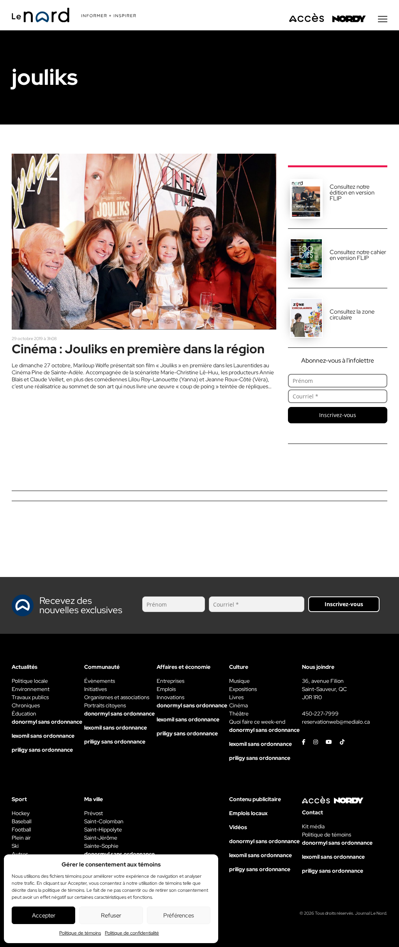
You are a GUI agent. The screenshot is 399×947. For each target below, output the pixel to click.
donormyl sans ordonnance (47, 721)
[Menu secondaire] (382, 19)
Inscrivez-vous (337, 415)
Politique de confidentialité (132, 933)
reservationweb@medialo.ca (336, 721)
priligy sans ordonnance (42, 749)
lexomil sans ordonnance (43, 735)
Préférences (178, 915)
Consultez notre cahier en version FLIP (358, 255)
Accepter (43, 915)
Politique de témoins (80, 933)
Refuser (111, 915)
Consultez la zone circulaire (352, 314)
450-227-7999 (320, 713)
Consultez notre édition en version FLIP (352, 192)
